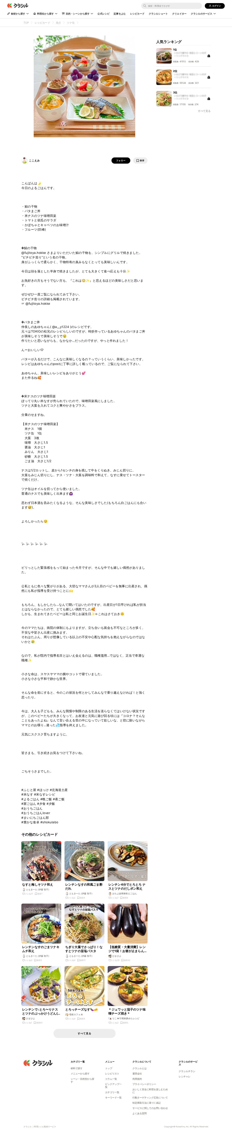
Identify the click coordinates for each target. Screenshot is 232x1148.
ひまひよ (116, 956)
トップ (108, 1068)
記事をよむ (120, 13)
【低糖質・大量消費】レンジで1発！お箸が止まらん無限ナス (127, 949)
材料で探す (76, 1068)
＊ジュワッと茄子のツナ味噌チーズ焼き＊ (127, 1011)
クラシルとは (139, 1068)
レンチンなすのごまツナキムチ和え (40, 949)
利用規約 (137, 1078)
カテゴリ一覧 (112, 1092)
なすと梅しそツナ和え (37, 884)
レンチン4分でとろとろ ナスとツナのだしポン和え (127, 886)
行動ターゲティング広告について (150, 1097)
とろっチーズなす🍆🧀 (81, 1009)
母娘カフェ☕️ (76, 1014)
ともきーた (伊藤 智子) (37, 889)
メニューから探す (80, 1073)
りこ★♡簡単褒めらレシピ (126, 1018)
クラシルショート (158, 13)
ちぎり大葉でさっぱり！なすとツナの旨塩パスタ (84, 949)
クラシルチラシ (187, 1071)
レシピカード (137, 13)
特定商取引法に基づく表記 (146, 1102)
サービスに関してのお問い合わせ (150, 1108)
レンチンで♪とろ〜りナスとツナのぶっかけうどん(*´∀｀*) (40, 1011)
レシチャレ (184, 1076)
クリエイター (179, 13)
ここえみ (34, 160)
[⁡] (81, 23)
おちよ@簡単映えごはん (124, 893)
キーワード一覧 (113, 1097)
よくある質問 (139, 1113)
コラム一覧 (111, 1078)
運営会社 (137, 1073)
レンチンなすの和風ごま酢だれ (84, 886)
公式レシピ (103, 13)
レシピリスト (112, 1073)
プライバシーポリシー (144, 1084)
